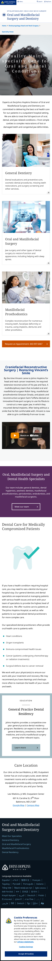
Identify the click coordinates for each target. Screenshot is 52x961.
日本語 (25, 891)
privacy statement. (25, 942)
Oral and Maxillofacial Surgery (16, 844)
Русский (16, 883)
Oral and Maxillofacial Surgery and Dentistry (23, 17)
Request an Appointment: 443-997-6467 (23, 344)
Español (6, 880)
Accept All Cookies (26, 954)
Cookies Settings (26, 947)
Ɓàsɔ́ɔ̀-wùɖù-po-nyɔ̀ (23, 887)
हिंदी (12, 903)
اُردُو (38, 899)
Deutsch (31, 895)
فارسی (5, 903)
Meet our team (22, 506)
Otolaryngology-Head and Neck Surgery (26, 11)
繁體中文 (25, 880)
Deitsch (20, 903)
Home (4, 26)
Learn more (20, 747)
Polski (41, 895)
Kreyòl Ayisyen (9, 895)
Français (36, 880)
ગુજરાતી (18, 899)
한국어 (34, 891)
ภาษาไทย (29, 899)
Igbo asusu (40, 887)
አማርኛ (15, 880)
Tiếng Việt (6, 887)
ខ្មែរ (28, 903)
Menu (20, 2)
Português (28, 884)
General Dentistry (10, 840)
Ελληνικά (7, 899)
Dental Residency (10, 852)
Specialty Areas (8, 32)
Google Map (18, 805)
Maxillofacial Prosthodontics (15, 848)
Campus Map (33, 805)
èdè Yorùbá (7, 891)
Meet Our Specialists (12, 836)
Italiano (40, 884)
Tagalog (6, 884)
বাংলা (17, 891)
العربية (21, 895)
